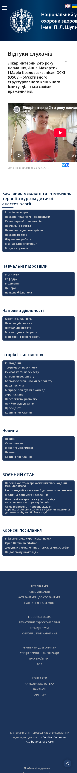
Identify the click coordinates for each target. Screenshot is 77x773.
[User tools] (63, 61)
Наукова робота (16, 234)
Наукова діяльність (18, 323)
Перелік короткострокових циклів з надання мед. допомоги (36, 484)
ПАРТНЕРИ (40, 694)
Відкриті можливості (19, 447)
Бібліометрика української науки (28, 538)
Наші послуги (14, 385)
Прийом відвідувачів (19, 403)
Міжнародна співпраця (21, 243)
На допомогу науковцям (21, 552)
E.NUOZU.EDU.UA (39, 617)
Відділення (12, 283)
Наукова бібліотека (18, 292)
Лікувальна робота (18, 239)
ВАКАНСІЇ (39, 689)
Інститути (12, 274)
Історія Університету (19, 376)
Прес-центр (13, 408)
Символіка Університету (22, 372)
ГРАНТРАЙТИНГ (39, 658)
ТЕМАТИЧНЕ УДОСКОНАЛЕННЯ (39, 622)
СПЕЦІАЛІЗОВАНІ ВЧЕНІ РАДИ (39, 653)
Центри (10, 288)
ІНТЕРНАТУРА (39, 586)
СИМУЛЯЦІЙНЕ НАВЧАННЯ (39, 633)
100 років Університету (21, 367)
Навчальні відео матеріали (24, 230)
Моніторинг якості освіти (23, 336)
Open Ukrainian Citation (21, 543)
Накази (10, 452)
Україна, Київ (14, 394)
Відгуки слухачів (16, 248)
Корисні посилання (18, 412)
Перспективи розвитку (21, 399)
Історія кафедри (16, 212)
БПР (39, 664)
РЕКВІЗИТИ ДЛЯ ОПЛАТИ (39, 647)
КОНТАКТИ (39, 678)
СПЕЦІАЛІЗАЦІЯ (39, 592)
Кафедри (11, 279)
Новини (10, 438)
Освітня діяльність (18, 318)
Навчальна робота (18, 225)
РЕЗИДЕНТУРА (39, 628)
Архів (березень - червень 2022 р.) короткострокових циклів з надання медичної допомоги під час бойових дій (37, 509)
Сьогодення (13, 363)
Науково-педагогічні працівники (27, 216)
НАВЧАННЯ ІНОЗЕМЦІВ (39, 603)
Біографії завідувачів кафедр (25, 390)
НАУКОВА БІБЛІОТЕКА (39, 683)
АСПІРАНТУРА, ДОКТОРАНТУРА (39, 597)
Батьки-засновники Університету (28, 381)
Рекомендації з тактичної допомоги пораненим (38, 490)
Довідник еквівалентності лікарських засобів (37, 547)
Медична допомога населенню (26, 494)
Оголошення (14, 443)
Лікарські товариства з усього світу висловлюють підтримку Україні (30, 501)
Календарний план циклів (23, 221)
